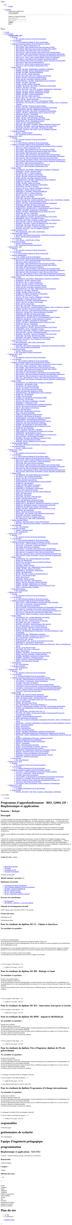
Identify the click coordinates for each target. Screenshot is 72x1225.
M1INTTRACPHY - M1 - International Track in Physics (33, 629)
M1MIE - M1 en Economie (24, 396)
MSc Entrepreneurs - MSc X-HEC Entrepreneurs (30, 231)
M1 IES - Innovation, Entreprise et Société (17, 894)
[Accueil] (3, 1)
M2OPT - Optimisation (23, 743)
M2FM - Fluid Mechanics (23, 728)
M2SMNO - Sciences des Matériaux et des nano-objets (32, 753)
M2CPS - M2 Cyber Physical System (27, 490)
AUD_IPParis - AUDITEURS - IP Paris (28, 240)
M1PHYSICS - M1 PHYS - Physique (27, 186)
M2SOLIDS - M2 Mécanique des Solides (28, 439)
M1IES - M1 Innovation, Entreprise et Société (29, 391)
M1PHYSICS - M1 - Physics (24, 639)
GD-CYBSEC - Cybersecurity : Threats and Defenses (32, 681)
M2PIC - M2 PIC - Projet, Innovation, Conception (31, 215)
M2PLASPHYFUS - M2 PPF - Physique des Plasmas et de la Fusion (36, 216)
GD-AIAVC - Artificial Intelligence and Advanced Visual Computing (36, 771)
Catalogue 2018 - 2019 (15, 761)
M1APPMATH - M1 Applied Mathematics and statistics (32, 475)
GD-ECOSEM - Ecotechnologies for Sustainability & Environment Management (40, 776)
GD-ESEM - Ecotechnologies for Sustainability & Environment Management (39, 688)
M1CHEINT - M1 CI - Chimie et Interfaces (29, 173)
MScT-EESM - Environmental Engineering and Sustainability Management (38, 550)
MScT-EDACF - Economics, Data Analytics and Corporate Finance (36, 548)
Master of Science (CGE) (19, 230)
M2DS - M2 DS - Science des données (27, 99)
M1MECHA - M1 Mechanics (24, 483)
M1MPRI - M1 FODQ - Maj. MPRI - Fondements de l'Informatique (36, 86)
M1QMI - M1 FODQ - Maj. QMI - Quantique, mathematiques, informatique (38, 792)
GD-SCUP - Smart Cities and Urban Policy (29, 691)
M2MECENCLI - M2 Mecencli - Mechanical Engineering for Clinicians (37, 503)
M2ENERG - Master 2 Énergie (25, 579)
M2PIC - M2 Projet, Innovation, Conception (29, 429)
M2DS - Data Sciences (22, 577)
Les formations (8, 34)
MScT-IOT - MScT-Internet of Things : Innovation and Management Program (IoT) (40, 55)
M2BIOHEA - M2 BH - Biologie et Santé (28, 190)
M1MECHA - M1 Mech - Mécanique (27, 181)
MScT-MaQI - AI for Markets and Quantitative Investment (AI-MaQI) (36, 59)
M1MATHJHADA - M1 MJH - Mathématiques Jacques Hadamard (36, 179)
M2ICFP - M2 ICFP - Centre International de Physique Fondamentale (36, 107)
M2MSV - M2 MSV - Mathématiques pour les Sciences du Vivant (35, 112)
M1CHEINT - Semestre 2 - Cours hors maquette (18, 903)
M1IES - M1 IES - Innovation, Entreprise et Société (31, 79)
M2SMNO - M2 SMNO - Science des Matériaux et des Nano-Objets (36, 223)
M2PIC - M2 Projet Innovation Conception (28, 511)
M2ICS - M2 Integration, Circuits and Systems (29, 500)
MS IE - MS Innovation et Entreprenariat (28, 236)
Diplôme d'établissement (19, 255)
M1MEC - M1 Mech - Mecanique (26, 82)
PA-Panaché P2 (9, 901)
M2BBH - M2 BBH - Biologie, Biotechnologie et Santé (32, 92)
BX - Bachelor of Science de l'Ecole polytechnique (31, 39)
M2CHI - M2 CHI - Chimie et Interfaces (28, 96)
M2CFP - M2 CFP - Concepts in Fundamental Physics (32, 574)
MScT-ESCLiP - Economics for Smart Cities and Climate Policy (35, 552)
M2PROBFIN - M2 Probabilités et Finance (28, 433)
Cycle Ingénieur (16, 40)
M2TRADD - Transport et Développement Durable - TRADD (34, 755)
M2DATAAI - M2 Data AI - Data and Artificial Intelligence (33, 491)
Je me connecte (13, 13)
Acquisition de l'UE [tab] (10, 870)
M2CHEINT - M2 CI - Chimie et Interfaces (29, 193)
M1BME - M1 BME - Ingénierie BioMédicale (29, 72)
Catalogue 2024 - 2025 (15, 247)
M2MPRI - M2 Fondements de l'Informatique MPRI (31, 424)
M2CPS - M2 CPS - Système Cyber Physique (29, 195)
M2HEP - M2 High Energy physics (26, 498)
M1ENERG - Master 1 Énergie (25, 565)
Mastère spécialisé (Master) (20, 233)
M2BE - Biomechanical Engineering (26, 718)
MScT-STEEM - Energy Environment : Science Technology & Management (38, 555)
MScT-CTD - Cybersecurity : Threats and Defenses (31, 545)
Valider (11, 22)
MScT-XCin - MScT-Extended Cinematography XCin (32, 65)
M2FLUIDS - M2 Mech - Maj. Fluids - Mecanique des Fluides (34, 101)
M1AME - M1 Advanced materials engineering (30, 694)
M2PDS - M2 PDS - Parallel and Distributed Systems (31, 659)
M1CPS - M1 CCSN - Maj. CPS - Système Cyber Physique (33, 75)
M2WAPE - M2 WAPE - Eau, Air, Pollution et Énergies (32, 228)
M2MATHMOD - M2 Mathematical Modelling (30, 501)
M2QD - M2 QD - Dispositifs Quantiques (28, 122)
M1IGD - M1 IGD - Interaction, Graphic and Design (31, 627)
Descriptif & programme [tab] (11, 871)
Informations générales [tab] (11, 866)
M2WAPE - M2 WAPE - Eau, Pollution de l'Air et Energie (33, 339)
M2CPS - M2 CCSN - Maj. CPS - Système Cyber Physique (33, 97)
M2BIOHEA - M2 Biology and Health (27, 486)
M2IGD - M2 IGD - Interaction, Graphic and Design (31, 582)
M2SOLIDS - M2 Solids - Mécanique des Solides (30, 225)
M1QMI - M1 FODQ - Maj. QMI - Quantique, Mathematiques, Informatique (38, 89)
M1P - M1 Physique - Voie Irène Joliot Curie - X (30, 637)
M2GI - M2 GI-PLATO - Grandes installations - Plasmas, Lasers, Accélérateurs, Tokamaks (43, 200)
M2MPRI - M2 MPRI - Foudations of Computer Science (32, 656)
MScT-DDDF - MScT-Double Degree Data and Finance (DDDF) (35, 47)
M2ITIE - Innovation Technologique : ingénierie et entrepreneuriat (35, 731)
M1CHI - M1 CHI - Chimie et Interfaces (28, 74)
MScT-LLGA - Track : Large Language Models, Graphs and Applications (38, 57)
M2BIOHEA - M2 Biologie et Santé (26, 402)
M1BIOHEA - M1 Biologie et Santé (26, 384)
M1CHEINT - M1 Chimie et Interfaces (27, 386)
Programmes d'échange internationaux (15, 885)
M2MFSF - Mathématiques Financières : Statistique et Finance (34, 738)
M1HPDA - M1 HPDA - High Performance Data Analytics (33, 624)
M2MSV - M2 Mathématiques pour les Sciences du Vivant (33, 426)
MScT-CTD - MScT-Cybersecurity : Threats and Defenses (33, 366)
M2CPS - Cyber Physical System (25, 575)
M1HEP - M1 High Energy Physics (26, 480)
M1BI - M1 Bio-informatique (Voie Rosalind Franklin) (32, 696)
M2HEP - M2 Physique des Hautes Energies (29, 414)
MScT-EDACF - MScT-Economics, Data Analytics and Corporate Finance (38, 52)
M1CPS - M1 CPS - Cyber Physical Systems (29, 478)
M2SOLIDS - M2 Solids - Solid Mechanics (29, 515)
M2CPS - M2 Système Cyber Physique (27, 408)
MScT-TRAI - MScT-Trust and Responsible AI (30, 62)
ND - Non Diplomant (22, 527)
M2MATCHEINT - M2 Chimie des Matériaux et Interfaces (33, 418)
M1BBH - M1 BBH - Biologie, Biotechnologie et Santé (32, 70)
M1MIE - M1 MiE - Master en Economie (28, 84)
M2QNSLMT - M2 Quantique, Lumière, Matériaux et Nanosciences (36, 434)
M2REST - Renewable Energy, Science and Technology (32, 522)
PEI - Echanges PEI (22, 532)
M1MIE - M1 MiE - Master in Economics (28, 569)
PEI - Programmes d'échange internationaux (29, 134)
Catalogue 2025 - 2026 (15, 136)
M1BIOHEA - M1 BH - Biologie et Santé (28, 171)
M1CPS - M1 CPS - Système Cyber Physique (29, 174)
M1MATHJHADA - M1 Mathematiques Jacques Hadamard (33, 481)
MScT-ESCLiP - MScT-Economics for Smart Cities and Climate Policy (37, 158)
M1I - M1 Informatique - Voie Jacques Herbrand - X (31, 626)
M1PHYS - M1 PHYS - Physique (26, 87)
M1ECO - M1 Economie (23, 563)
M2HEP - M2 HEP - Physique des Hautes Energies (31, 106)
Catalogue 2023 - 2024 (15, 354)
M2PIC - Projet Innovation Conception (27, 587)
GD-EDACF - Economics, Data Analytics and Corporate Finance (35, 778)
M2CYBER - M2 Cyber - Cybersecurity (28, 649)
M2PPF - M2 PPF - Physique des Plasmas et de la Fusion (33, 119)
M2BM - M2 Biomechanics (24, 572)
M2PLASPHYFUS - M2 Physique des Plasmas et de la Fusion (34, 431)
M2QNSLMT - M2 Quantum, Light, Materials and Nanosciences (35, 513)
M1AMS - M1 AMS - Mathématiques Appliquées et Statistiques (35, 69)
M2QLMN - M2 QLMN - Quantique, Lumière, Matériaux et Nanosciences (38, 220)
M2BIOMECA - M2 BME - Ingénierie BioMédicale (31, 191)
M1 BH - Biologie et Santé (12, 890)
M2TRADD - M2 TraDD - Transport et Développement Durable (35, 226)
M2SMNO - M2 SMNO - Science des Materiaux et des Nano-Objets (36, 126)
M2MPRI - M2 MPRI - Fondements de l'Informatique (32, 210)
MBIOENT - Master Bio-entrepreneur (27, 756)
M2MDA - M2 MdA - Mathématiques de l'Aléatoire (31, 584)
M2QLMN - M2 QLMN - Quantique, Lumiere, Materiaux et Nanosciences (38, 124)
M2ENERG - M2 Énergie (23, 495)
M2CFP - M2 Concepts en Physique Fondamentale (31, 406)
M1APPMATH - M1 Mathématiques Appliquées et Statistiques (34, 382)
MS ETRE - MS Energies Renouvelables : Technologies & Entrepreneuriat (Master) (40, 523)
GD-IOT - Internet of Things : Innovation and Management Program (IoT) (38, 689)
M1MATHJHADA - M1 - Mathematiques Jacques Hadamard (34, 567)
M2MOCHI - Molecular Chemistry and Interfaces (30, 741)
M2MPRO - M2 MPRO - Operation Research (29, 657)
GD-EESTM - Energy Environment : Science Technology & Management (38, 686)
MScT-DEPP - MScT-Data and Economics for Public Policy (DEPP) (36, 49)
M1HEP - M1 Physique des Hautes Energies (29, 389)
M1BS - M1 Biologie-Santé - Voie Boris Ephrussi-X (31, 698)
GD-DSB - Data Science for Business (27, 683)
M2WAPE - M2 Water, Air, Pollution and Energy (30, 517)
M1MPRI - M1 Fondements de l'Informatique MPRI (31, 397)
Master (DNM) (16, 67)
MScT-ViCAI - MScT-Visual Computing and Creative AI (33, 64)
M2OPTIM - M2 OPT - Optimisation (27, 114)
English (10, 6)
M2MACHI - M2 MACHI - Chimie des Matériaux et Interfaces (34, 312)
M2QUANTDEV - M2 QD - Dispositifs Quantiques (31, 221)
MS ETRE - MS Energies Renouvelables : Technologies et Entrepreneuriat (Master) (40, 235)
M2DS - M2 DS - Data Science (25, 196)
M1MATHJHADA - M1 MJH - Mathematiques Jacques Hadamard (36, 81)
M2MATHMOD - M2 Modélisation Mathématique (31, 419)
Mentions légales (9, 1220)
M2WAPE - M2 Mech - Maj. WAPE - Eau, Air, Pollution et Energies (36, 129)
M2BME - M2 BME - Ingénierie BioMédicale (29, 94)
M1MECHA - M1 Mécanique (25, 394)
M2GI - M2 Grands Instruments (25, 413)
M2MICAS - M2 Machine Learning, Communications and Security (36, 505)
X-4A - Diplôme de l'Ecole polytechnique (28, 257)
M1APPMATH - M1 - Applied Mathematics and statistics (33, 558)
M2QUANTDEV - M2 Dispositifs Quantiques (30, 436)
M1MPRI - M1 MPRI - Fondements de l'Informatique (32, 184)
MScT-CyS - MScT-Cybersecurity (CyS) (28, 45)
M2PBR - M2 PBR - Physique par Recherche (29, 116)
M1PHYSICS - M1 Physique (24, 399)
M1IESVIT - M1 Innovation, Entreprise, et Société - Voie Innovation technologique (40, 706)
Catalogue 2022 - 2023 (15, 449)
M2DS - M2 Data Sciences (24, 493)
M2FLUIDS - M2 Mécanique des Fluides (28, 411)
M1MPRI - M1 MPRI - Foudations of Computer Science (32, 636)
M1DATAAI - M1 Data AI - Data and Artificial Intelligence (33, 562)
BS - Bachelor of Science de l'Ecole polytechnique (31, 357)
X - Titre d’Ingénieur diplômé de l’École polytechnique (32, 42)
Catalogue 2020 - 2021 (15, 592)
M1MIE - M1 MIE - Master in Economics (28, 485)
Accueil (6, 32)
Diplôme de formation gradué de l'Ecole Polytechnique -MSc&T (31, 44)
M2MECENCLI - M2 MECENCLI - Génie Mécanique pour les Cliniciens (38, 208)
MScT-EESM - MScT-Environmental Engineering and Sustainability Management (40, 54)
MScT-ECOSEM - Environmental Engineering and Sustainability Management (39, 607)
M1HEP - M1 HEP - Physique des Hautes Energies (31, 77)
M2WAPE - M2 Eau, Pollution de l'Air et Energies (31, 441)
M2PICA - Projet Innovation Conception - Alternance (32, 746)
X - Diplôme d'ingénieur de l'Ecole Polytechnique (30, 788)
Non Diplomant (16, 238)
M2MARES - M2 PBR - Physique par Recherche (30, 205)
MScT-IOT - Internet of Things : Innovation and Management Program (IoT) (38, 553)
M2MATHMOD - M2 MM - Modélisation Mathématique (33, 109)
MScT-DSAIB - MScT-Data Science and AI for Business (33, 50)
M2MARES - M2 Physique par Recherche (28, 416)
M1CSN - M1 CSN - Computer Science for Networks (32, 620)
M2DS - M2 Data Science (23, 409)
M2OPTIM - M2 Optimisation (25, 428)
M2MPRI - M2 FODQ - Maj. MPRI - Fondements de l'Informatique (36, 111)
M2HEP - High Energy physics (25, 729)
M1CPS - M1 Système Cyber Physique (27, 387)
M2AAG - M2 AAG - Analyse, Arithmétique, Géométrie (33, 91)
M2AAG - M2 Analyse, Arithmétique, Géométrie (30, 401)
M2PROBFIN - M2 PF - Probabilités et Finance (30, 121)
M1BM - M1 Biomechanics (24, 560)
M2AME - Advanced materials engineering (28, 716)
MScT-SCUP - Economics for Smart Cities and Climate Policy (34, 612)
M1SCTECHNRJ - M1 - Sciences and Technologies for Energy (35, 641)
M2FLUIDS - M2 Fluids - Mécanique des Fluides (30, 198)
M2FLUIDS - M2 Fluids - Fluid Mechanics (29, 496)
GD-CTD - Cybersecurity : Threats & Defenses (30, 773)
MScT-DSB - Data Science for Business (28, 547)
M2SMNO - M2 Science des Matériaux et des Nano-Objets (33, 438)
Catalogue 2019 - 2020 (15, 669)
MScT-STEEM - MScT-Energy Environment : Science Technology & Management (40, 60)
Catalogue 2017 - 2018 (15, 785)
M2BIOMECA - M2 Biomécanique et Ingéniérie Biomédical (34, 404)
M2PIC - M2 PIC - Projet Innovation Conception (30, 117)
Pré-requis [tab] (7, 868)
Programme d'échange (18, 131)
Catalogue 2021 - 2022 (15, 533)
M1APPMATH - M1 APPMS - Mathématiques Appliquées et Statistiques (37, 169)
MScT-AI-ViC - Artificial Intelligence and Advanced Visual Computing (37, 543)
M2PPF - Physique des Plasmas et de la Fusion (30, 748)
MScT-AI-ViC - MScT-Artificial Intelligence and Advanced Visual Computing (39, 146)
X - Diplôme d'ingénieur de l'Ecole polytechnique (30, 676)
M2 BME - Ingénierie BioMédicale (14, 889)
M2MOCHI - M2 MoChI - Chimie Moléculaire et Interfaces (33, 319)
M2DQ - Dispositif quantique (24, 724)
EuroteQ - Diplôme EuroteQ (24, 133)
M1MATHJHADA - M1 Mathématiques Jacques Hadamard (33, 392)
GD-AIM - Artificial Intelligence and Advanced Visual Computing (35, 679)
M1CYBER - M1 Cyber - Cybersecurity (28, 622)
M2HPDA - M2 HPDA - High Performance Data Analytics (33, 652)
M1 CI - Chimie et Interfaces (12, 892)
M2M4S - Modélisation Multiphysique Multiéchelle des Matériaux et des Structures (40, 733)
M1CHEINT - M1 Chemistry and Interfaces (29, 476)
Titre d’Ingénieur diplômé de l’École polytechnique (19, 887)
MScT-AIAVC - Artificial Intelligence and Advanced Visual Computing (37, 602)
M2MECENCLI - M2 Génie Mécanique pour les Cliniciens (33, 421)
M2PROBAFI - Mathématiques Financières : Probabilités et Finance (36, 750)
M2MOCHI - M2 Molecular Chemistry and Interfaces (32, 506)
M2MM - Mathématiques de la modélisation (29, 740)
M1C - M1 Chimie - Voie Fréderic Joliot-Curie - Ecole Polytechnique (36, 699)
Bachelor (14, 37)
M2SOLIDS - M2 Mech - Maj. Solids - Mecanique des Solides (34, 127)
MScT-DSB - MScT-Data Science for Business (30, 267)
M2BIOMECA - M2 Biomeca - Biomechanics (29, 488)
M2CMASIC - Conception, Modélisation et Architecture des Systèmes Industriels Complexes (43, 723)
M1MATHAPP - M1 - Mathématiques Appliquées (30, 634)
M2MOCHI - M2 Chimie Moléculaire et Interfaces (31, 423)
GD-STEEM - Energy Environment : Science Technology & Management (38, 783)
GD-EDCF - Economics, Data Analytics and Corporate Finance (35, 684)
